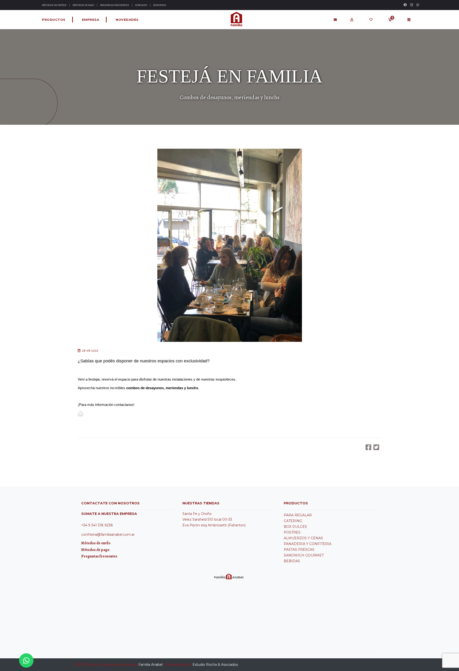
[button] (168, 248)
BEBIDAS (292, 561)
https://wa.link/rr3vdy (99, 413)
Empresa (90, 20)
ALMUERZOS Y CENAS (303, 538)
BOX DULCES (295, 526)
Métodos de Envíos (54, 5)
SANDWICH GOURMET (304, 555)
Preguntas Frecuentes (114, 5)
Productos (54, 20)
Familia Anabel (150, 664)
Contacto (141, 5)
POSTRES (292, 532)
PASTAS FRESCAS (299, 549)
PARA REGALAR (298, 515)
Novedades (127, 20)
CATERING (293, 521)
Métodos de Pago (83, 5)
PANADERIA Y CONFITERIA (307, 544)
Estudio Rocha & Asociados (215, 664)
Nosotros (159, 5)
